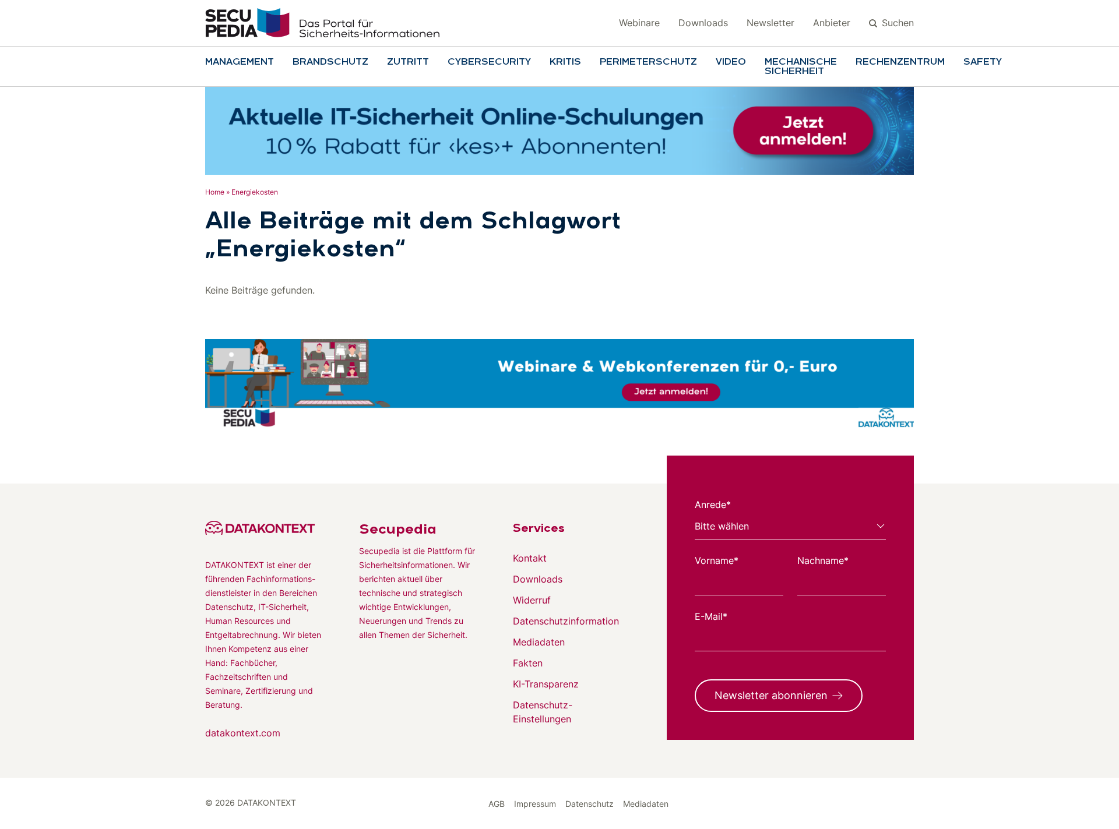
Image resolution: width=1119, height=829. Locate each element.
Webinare (639, 23)
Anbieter (831, 23)
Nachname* (823, 560)
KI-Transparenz (546, 684)
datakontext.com (242, 733)
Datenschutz (589, 804)
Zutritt (408, 62)
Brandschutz (330, 62)
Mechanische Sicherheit (801, 67)
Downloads (703, 23)
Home (214, 192)
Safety (982, 62)
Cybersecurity (489, 62)
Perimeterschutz (648, 62)
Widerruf (532, 600)
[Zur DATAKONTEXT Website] (263, 528)
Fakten (528, 663)
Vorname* (716, 560)
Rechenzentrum (900, 62)
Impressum (535, 804)
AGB (496, 804)
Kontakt (530, 558)
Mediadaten (539, 642)
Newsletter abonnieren (771, 695)
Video (731, 62)
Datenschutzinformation (566, 621)
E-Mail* (711, 616)
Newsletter (770, 23)
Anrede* (713, 504)
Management (239, 62)
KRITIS (565, 62)
